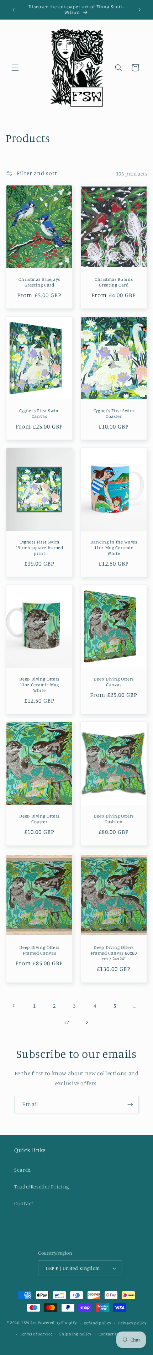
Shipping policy (75, 1334)
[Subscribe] (130, 1104)
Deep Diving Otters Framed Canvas (39, 949)
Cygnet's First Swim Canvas (39, 413)
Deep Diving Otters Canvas (113, 681)
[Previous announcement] (13, 9)
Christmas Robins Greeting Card (114, 282)
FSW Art (29, 1322)
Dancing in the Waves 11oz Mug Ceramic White (113, 547)
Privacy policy (132, 1322)
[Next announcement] (139, 9)
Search (22, 1170)
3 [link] (74, 1005)
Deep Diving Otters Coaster (39, 818)
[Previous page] (14, 1006)
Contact (23, 1203)
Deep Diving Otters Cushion (113, 818)
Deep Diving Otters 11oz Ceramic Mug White (39, 684)
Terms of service (36, 1334)
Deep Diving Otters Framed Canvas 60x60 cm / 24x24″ (114, 952)
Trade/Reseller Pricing (41, 1186)
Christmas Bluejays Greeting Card (39, 282)
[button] (15, 67)
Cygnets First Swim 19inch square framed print (39, 547)
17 (66, 1022)
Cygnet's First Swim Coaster (114, 413)
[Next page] (86, 1022)
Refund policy (97, 1322)
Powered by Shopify (57, 1322)
